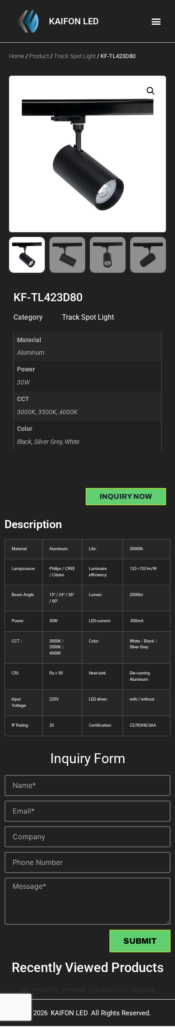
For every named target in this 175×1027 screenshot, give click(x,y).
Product (39, 56)
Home (16, 56)
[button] (156, 21)
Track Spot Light (75, 56)
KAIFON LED (74, 21)
